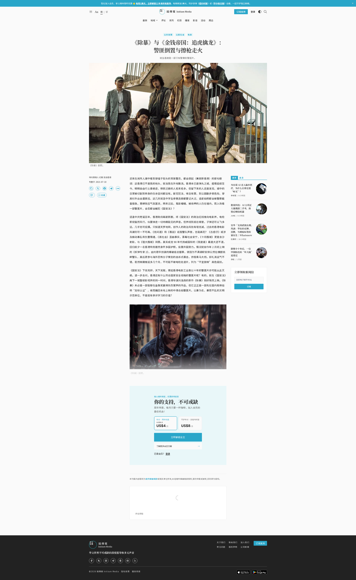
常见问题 (221, 546)
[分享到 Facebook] (104, 188)
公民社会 (180, 34)
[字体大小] (96, 11)
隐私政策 (125, 571)
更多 (241, 177)
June (233, 215)
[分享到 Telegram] (111, 188)
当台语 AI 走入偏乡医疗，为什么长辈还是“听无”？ (241, 188)
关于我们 (221, 542)
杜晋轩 (233, 239)
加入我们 (245, 542)
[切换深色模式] (258, 11)
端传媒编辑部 (151, 478)
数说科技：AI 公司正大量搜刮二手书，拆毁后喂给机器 (241, 208)
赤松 (232, 259)
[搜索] (264, 11)
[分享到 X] (98, 188)
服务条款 (136, 571)
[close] (352, 3)
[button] (153, 20)
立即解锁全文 (178, 437)
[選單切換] (157, 20)
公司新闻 (245, 546)
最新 (234, 177)
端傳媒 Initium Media (108, 571)
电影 (190, 34)
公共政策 (168, 34)
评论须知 (139, 513)
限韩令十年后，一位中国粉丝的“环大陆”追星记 (241, 252)
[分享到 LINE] (118, 188)
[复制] (91, 188)
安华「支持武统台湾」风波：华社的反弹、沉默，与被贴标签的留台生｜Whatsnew (241, 230)
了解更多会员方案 (164, 446)
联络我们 (233, 542)
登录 (168, 453)
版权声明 (233, 546)
